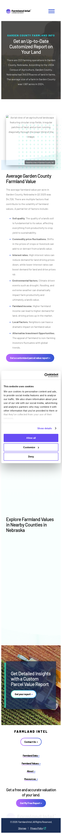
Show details (44, 428)
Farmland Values (30, 763)
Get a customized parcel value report (29, 357)
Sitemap (22, 828)
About (30, 771)
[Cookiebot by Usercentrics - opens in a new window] (44, 375)
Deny (31, 456)
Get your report (23, 694)
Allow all (31, 438)
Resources (30, 778)
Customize (29, 447)
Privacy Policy (36, 828)
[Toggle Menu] (51, 11)
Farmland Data (30, 755)
